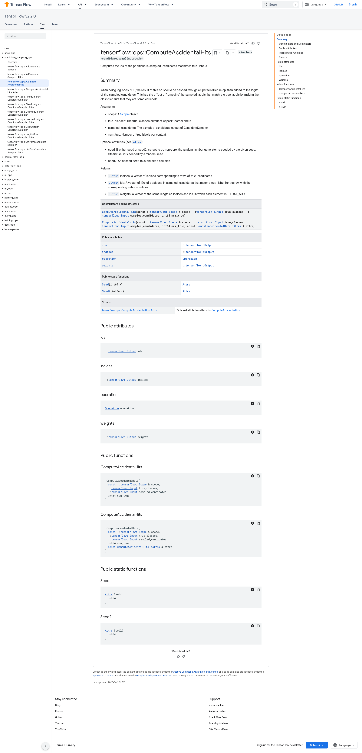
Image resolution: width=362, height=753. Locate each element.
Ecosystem (101, 4)
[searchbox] (25, 36)
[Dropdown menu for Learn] (69, 4)
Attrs (137, 142)
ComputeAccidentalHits (119, 212)
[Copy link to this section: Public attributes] (137, 326)
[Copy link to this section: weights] (118, 423)
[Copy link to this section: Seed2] (115, 617)
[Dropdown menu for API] (86, 4)
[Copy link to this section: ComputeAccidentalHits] (146, 467)
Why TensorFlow (158, 4)
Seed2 (106, 291)
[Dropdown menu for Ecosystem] (113, 4)
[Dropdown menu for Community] (140, 4)
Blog (58, 705)
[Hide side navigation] (45, 746)
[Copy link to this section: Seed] (113, 581)
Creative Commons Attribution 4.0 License (195, 671)
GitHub (338, 4)
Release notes (217, 711)
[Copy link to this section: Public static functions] (149, 569)
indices (107, 252)
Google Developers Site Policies (153, 675)
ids (104, 245)
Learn (61, 4)
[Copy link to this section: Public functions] (137, 456)
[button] (24, 53)
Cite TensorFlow (218, 729)
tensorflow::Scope (163, 212)
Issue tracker (216, 705)
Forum (59, 711)
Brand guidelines (219, 723)
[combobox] (280, 4)
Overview (11, 24)
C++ (42, 24)
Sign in (353, 4)
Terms (59, 745)
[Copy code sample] (258, 346)
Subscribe (316, 745)
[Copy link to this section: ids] (109, 338)
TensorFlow (106, 43)
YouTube (60, 729)
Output (114, 176)
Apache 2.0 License (103, 675)
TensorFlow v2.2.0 (20, 16)
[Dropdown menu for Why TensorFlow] (173, 4)
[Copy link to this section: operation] (121, 395)
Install (47, 4)
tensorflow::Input (209, 212)
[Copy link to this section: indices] (116, 366)
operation (109, 258)
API (80, 4)
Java (54, 24)
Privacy (71, 745)
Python (28, 24)
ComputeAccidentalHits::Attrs (219, 226)
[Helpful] (253, 43)
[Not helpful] (259, 43)
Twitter (59, 723)
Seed (105, 284)
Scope (124, 114)
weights (107, 265)
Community (128, 4)
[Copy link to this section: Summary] (123, 81)
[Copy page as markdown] (227, 53)
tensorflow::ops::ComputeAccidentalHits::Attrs (129, 310)
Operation (190, 258)
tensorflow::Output (200, 245)
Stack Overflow (218, 717)
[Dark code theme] (252, 346)
